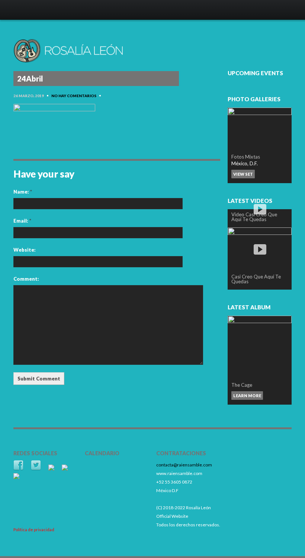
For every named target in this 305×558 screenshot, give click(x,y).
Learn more (247, 395)
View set (243, 174)
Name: (22, 192)
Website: (24, 250)
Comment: (26, 279)
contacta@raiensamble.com (184, 465)
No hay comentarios (73, 95)
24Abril (30, 78)
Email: (22, 221)
